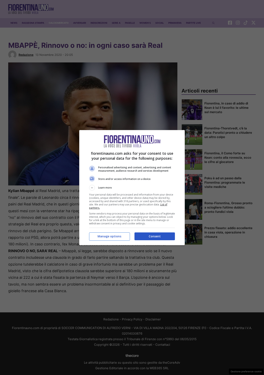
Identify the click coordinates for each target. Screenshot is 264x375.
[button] (132, 188)
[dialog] (132, 187)
